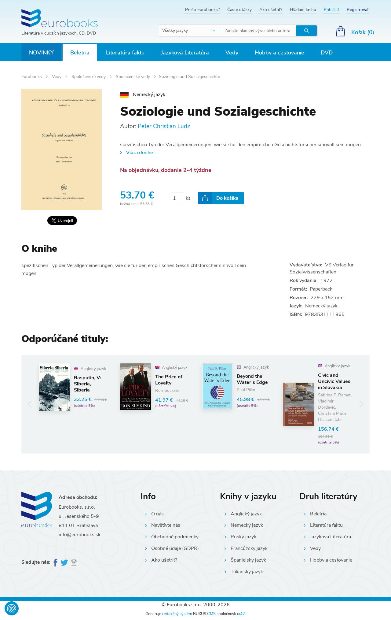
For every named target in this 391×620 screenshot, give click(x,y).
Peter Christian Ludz (164, 126)
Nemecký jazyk (247, 525)
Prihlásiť (331, 10)
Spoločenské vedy (89, 77)
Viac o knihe (139, 152)
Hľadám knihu (303, 10)
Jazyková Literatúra (185, 52)
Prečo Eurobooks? (202, 10)
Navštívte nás (165, 525)
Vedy (231, 52)
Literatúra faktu (125, 52)
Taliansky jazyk (247, 571)
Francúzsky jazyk (249, 548)
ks (188, 198)
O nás (157, 513)
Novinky (41, 52)
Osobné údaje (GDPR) (175, 548)
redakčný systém (177, 614)
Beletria (80, 52)
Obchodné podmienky (175, 536)
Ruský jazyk (243, 536)
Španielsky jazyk (248, 560)
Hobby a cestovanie (279, 52)
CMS (211, 614)
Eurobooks (32, 77)
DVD (327, 52)
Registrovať (358, 10)
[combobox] (189, 30)
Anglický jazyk (246, 513)
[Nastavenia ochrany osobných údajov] (12, 608)
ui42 (241, 614)
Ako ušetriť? (270, 10)
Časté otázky (239, 10)
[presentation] (30, 404)
